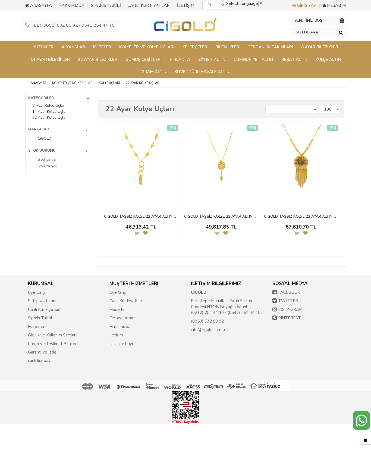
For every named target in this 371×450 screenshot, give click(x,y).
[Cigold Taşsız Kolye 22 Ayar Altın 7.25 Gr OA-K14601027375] (221, 160)
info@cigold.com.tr (208, 329)
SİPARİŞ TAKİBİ (106, 5)
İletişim (116, 335)
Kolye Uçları (109, 83)
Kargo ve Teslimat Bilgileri (52, 343)
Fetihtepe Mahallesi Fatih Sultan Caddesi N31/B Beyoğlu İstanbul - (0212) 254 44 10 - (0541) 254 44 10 (225, 306)
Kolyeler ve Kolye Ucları (72, 83)
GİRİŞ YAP (306, 5)
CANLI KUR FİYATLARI (149, 5)
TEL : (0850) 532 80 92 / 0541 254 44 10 (73, 25)
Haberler (36, 326)
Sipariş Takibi (40, 318)
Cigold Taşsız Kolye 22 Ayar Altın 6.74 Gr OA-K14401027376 (141, 216)
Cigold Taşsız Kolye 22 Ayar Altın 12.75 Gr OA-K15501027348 (301, 216)
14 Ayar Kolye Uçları (50, 111)
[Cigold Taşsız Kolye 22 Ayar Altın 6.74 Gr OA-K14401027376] (141, 160)
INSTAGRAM (290, 309)
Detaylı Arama (123, 318)
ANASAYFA (40, 5)
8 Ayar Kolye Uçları (48, 105)
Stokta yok (47, 166)
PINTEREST (289, 318)
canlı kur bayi (39, 360)
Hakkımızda (119, 326)
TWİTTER (288, 301)
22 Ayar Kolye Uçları (143, 83)
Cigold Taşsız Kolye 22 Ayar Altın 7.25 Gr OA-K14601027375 (221, 216)
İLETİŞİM (185, 5)
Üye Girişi (36, 292)
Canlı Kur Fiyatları (44, 309)
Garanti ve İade (42, 352)
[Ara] (341, 32)
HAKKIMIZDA (71, 5)
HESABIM (336, 5)
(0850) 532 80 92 (207, 321)
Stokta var (47, 159)
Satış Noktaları (41, 301)
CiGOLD (44, 138)
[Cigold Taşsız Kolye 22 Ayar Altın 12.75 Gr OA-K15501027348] (301, 160)
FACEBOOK (289, 292)
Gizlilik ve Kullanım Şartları (52, 335)
